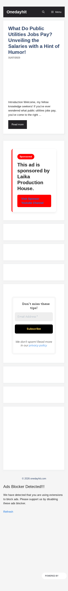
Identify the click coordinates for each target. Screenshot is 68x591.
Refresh (8, 511)
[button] (43, 12)
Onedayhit (17, 12)
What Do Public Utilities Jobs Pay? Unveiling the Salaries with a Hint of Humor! (33, 40)
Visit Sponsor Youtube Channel (32, 201)
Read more (18, 124)
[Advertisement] (34, 439)
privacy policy (38, 345)
